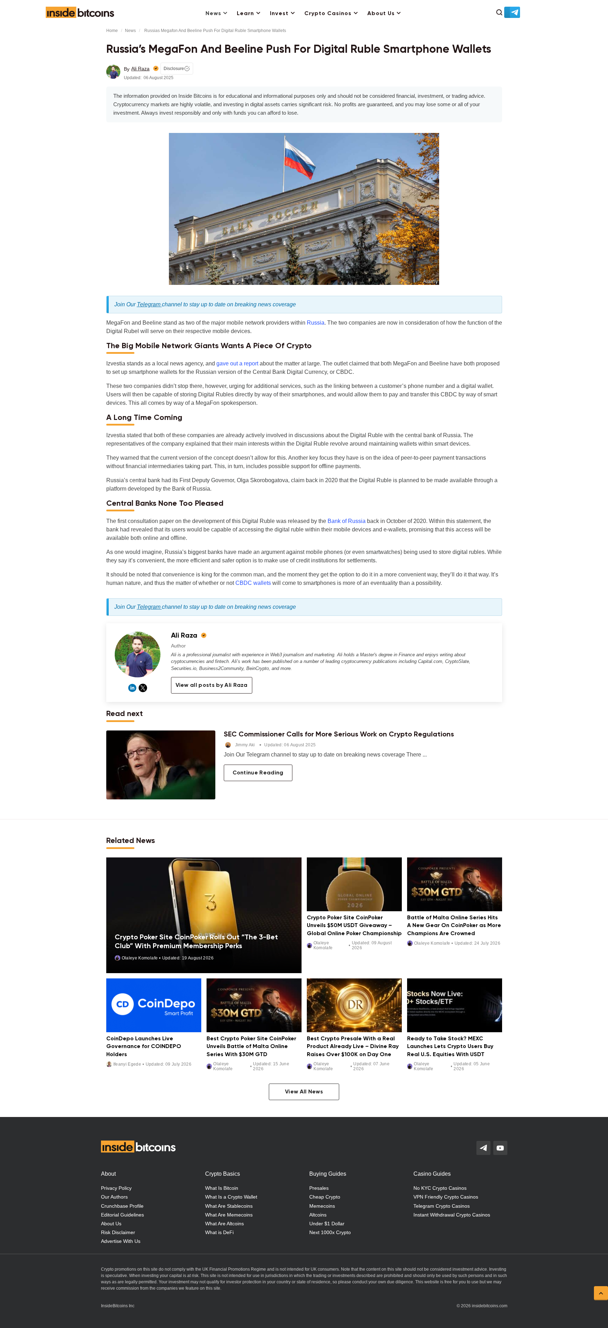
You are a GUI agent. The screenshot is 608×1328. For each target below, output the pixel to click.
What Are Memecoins (229, 1215)
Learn (245, 14)
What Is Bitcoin (221, 1188)
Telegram (149, 304)
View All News (304, 1092)
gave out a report (237, 363)
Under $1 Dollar (326, 1223)
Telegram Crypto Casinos (441, 1206)
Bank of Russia (347, 521)
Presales (319, 1188)
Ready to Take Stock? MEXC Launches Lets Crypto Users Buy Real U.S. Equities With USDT (450, 1047)
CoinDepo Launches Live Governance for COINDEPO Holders (143, 1047)
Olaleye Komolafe (140, 958)
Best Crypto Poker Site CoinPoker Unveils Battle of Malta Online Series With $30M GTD (251, 1047)
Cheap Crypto (324, 1197)
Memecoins (322, 1206)
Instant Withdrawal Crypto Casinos (451, 1215)
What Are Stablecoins (229, 1206)
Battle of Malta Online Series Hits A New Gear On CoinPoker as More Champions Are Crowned (454, 926)
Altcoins (318, 1215)
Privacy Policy (116, 1188)
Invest (279, 14)
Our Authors (114, 1197)
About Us (381, 14)
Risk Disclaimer (118, 1232)
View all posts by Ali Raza (212, 685)
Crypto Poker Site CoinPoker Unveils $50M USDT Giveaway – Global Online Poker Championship (354, 926)
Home (112, 30)
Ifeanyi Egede (127, 1064)
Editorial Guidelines (122, 1215)
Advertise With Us (120, 1241)
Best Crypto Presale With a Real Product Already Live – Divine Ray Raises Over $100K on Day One (353, 1047)
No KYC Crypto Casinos (440, 1188)
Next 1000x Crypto (330, 1232)
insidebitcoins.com (489, 1305)
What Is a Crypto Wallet (231, 1197)
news (130, 30)
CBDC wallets (253, 583)
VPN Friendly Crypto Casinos (445, 1197)
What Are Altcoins (224, 1223)
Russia (315, 323)
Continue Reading (258, 773)
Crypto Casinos (328, 14)
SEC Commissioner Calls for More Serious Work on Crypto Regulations (339, 734)
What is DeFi (219, 1232)
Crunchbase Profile (122, 1206)
